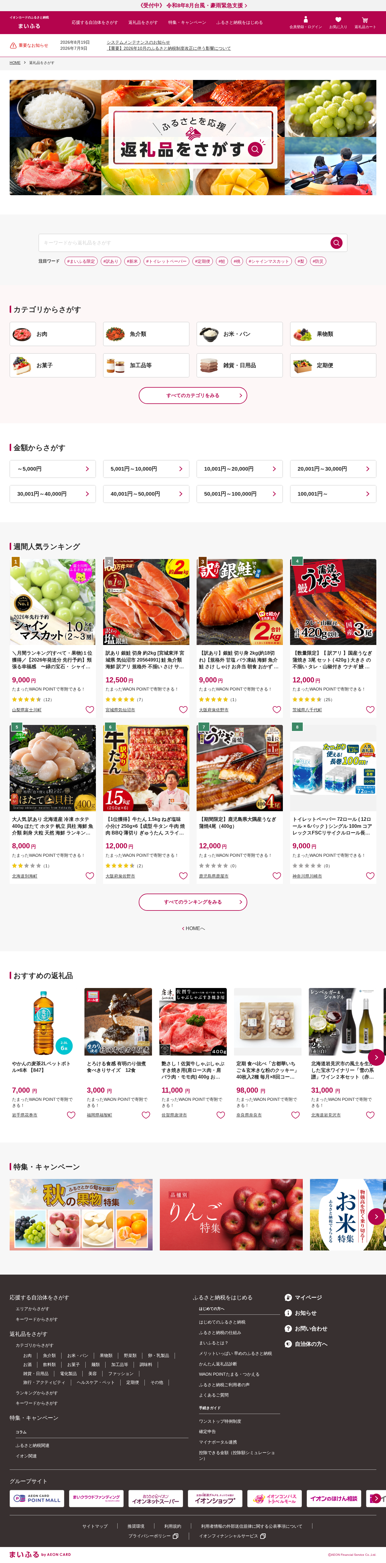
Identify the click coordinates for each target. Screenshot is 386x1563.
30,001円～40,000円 (42, 494)
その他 (156, 1382)
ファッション (121, 1373)
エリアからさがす (32, 1308)
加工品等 (119, 1364)
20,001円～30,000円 (322, 469)
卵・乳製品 (158, 1355)
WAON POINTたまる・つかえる (229, 1374)
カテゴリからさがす (35, 1345)
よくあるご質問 (214, 1395)
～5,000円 (29, 469)
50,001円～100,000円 (230, 494)
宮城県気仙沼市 (120, 709)
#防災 (318, 261)
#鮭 (222, 261)
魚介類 (49, 1355)
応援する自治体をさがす (95, 22)
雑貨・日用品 (36, 1373)
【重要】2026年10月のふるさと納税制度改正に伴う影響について (169, 48)
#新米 (132, 261)
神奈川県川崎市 (307, 876)
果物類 (106, 1355)
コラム (21, 1432)
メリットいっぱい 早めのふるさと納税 (235, 1353)
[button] (376, 1057)
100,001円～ (313, 494)
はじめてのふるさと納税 (222, 1322)
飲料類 (49, 1364)
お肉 (27, 1355)
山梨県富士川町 (27, 709)
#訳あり (111, 261)
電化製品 (68, 1373)
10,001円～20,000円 (229, 469)
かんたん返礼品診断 (218, 1363)
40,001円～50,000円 (135, 494)
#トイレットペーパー (166, 261)
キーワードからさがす (37, 1319)
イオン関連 (26, 1455)
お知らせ (306, 1313)
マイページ (308, 1298)
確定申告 (207, 1431)
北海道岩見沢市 (326, 1115)
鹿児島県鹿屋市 (214, 876)
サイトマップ (95, 1526)
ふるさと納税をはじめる (240, 22)
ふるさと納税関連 (32, 1445)
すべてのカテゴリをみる (193, 395)
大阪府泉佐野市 (214, 709)
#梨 (301, 261)
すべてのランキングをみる (193, 901)
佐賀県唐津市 (174, 1115)
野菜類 (130, 1355)
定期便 (132, 1382)
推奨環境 (136, 1526)
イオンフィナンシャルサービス (228, 1535)
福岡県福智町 (99, 1115)
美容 (92, 1373)
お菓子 (73, 1364)
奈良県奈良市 (249, 1115)
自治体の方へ (311, 1344)
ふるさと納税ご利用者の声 (224, 1384)
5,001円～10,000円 (134, 469)
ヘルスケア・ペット (96, 1382)
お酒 (27, 1364)
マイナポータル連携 (218, 1442)
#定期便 (202, 261)
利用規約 (172, 1526)
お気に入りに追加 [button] (89, 709)
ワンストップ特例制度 (220, 1421)
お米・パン (77, 1355)
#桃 (237, 261)
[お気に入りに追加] (89, 709)
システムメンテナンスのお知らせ (138, 42)
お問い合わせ (311, 1329)
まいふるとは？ (214, 1342)
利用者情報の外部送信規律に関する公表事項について (251, 1526)
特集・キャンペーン (187, 22)
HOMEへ (195, 928)
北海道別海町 (24, 876)
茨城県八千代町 (307, 709)
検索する (337, 243)
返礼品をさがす (143, 22)
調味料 (146, 1364)
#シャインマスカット (269, 261)
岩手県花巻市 (24, 1115)
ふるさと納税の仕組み (220, 1332)
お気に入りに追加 (71, 1114)
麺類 (95, 1364)
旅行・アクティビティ (44, 1382)
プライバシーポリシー (149, 1535)
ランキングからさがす (37, 1392)
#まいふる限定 (81, 261)
